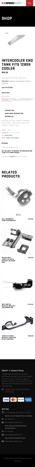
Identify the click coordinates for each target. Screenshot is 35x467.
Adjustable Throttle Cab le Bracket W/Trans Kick (8, 260)
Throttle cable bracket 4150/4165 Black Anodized (9, 337)
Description (9, 110)
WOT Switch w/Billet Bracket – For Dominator (9, 305)
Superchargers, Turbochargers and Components (16, 100)
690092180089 (8, 135)
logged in (13, 156)
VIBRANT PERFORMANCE (12, 138)
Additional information (14, 113)
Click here (5, 81)
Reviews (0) (9, 116)
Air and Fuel (12, 99)
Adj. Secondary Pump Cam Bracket (9, 220)
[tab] (12, 110)
